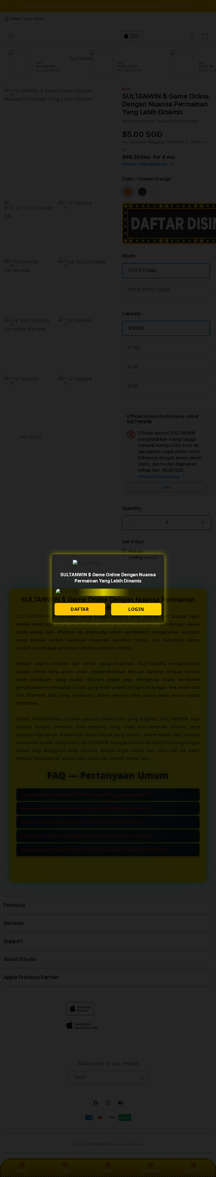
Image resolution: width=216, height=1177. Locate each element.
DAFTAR (80, 609)
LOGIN (136, 609)
